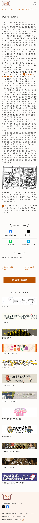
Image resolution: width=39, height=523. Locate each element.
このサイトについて (21, 516)
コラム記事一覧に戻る (20, 280)
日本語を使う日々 (8, 385)
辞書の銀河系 (6, 338)
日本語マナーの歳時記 (9, 401)
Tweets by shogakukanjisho (12, 257)
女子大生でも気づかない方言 (12, 419)
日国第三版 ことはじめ (9, 354)
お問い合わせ (18, 520)
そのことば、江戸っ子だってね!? (13, 483)
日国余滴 (5, 307)
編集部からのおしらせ (8, 516)
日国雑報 (5, 322)
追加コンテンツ (24, 513)
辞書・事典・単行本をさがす (10, 513)
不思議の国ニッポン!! (9, 368)
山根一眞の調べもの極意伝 (11, 451)
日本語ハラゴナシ (8, 467)
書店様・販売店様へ (7, 520)
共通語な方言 (6, 436)
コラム (32, 513)
